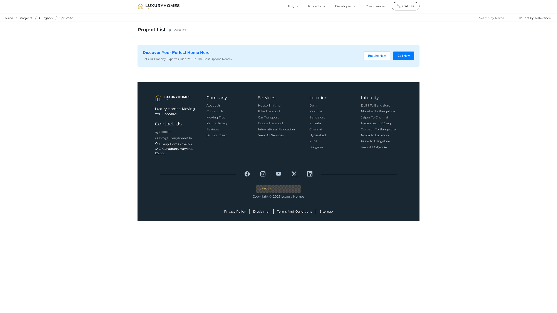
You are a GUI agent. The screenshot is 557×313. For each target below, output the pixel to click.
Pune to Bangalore (375, 141)
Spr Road (66, 18)
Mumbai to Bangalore (378, 111)
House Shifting (269, 105)
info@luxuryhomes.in (175, 138)
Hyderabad (317, 135)
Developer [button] (343, 6)
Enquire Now (377, 55)
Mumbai (315, 111)
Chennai (315, 129)
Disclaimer (261, 211)
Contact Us (214, 111)
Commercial (376, 6)
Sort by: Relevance (537, 18)
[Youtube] (278, 174)
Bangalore (317, 117)
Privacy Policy (235, 211)
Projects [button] (315, 6)
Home (8, 18)
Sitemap (326, 211)
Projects (26, 18)
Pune (313, 141)
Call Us (408, 6)
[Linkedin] (309, 174)
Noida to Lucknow (375, 135)
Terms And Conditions (294, 211)
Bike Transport (269, 111)
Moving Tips (215, 117)
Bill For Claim (216, 135)
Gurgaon (46, 18)
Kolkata (315, 123)
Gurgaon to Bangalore (378, 129)
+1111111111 (164, 132)
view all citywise (374, 147)
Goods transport (270, 123)
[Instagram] (262, 174)
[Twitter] (294, 174)
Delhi (313, 105)
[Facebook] (247, 174)
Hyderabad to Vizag (376, 123)
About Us (213, 105)
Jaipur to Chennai (374, 117)
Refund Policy (217, 123)
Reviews (212, 129)
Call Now (404, 55)
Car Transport (268, 117)
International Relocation (276, 129)
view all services (271, 135)
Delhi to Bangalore (375, 105)
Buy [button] (291, 6)
